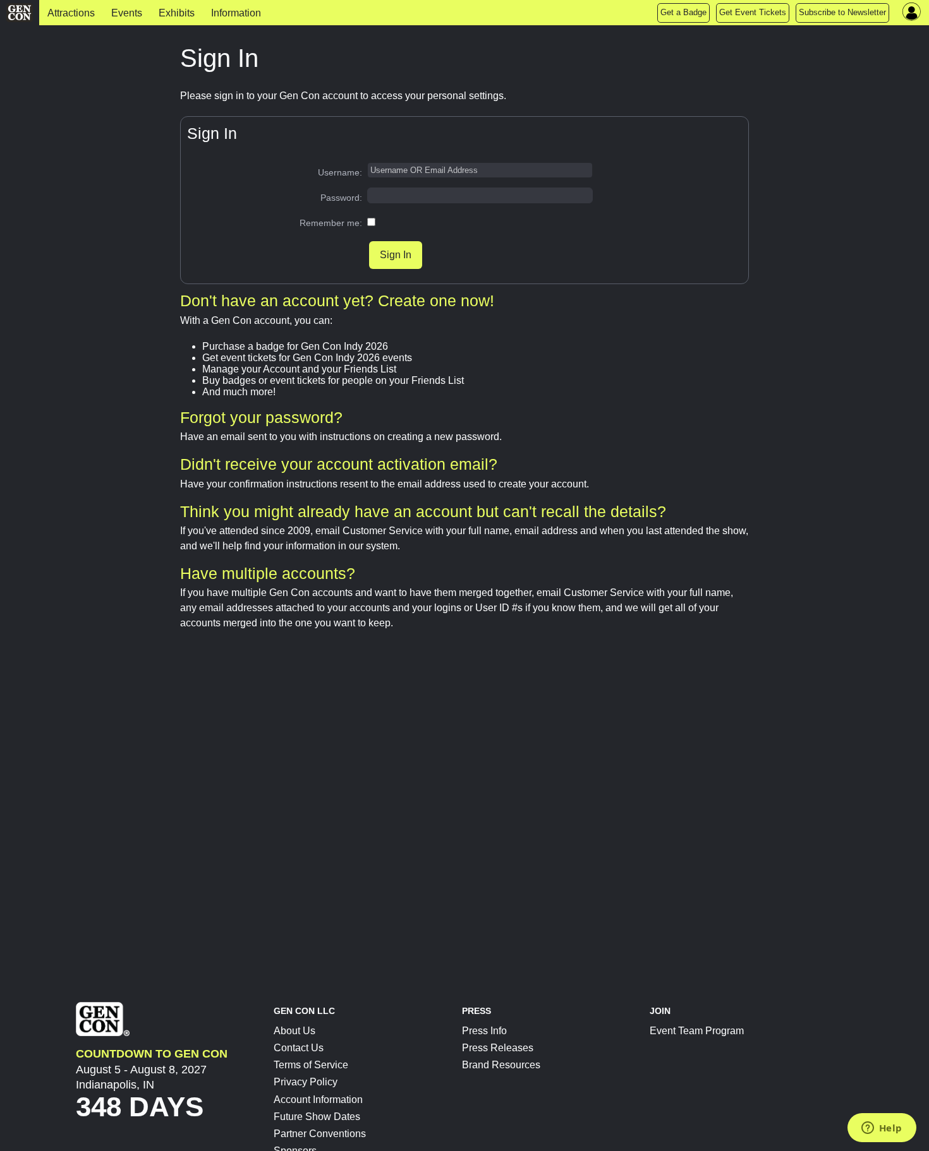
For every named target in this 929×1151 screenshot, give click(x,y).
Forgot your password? (261, 417)
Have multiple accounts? (267, 573)
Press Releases (497, 1047)
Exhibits (177, 13)
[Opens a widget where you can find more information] (881, 1129)
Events (126, 13)
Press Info (484, 1030)
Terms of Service (311, 1064)
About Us (294, 1030)
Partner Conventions (320, 1133)
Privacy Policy (305, 1081)
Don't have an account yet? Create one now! (337, 300)
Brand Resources (501, 1064)
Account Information (318, 1099)
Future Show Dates (317, 1116)
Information (236, 13)
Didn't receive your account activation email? (338, 464)
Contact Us (299, 1047)
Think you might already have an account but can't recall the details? (423, 511)
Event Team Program (697, 1030)
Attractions (71, 13)
